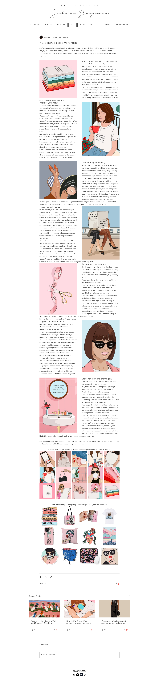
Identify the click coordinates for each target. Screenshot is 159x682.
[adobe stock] (81, 674)
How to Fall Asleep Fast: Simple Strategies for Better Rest (78, 622)
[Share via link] (51, 577)
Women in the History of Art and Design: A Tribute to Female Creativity (43, 622)
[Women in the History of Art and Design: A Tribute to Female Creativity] (44, 608)
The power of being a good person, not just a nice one (113, 622)
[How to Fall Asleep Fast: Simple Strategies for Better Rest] (79, 609)
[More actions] (118, 37)
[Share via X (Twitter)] (46, 577)
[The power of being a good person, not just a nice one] (114, 608)
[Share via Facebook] (40, 577)
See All (128, 596)
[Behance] (77, 674)
